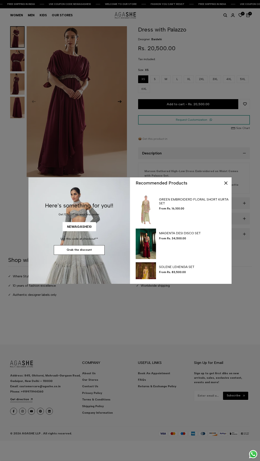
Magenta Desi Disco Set (180, 233)
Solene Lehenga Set (176, 267)
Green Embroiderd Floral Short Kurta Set (194, 201)
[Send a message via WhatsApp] (253, 454)
